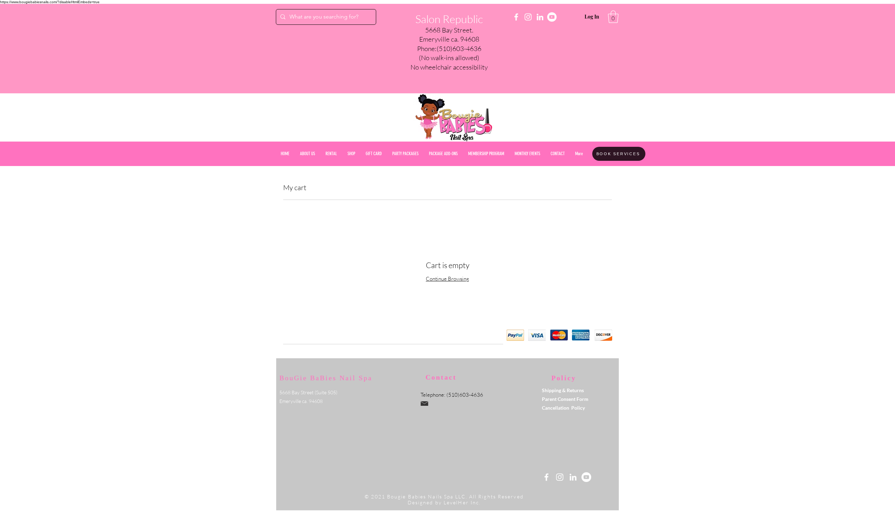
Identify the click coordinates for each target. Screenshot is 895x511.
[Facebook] (516, 17)
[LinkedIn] (540, 17)
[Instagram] (528, 17)
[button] (613, 16)
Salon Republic (449, 19)
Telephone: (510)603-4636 (452, 394)
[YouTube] (552, 17)
